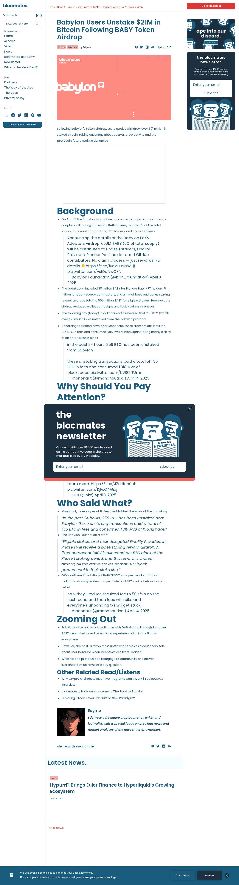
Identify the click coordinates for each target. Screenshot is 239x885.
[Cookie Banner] (119, 875)
